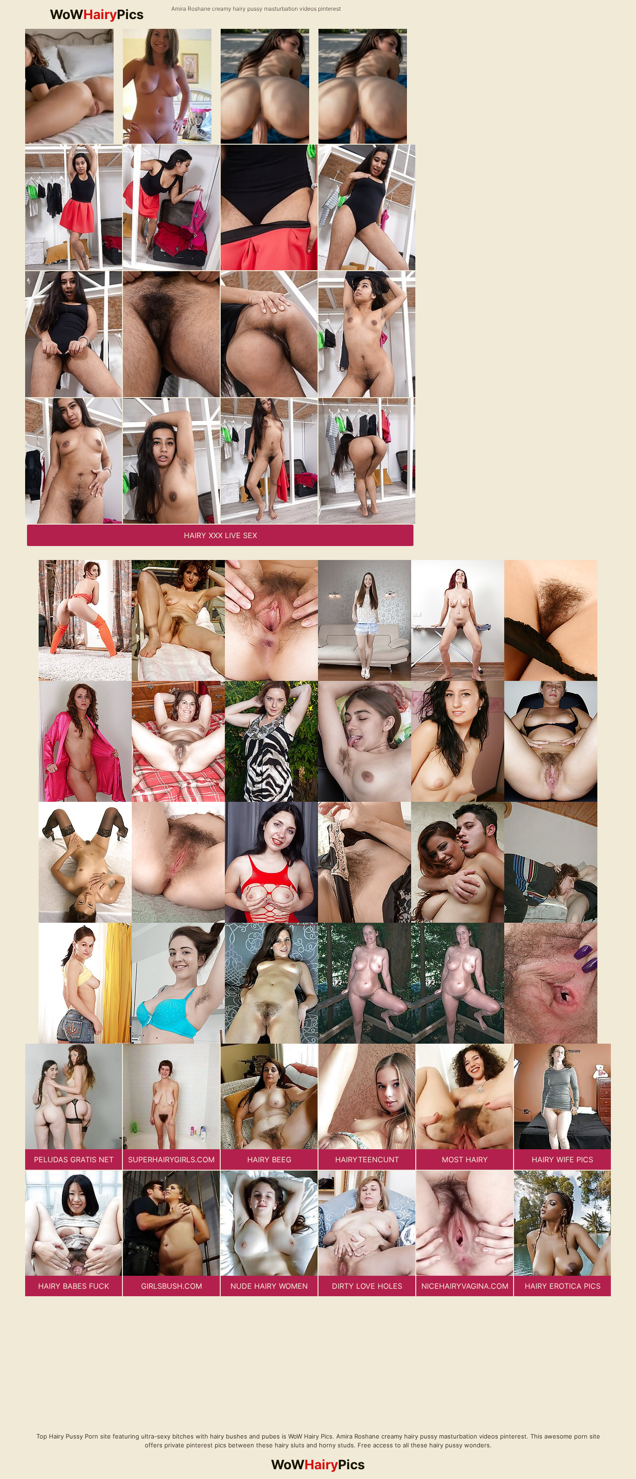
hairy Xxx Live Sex (220, 535)
